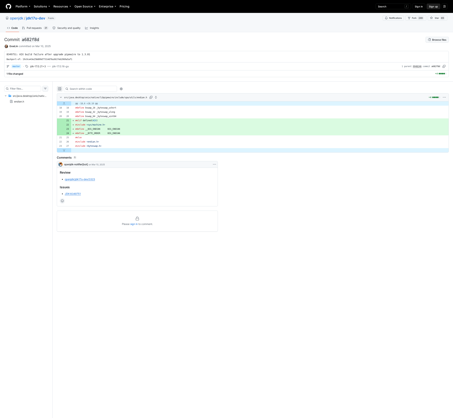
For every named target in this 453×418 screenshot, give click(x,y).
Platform (21, 6)
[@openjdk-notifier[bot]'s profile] (60, 164)
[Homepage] (8, 6)
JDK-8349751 (73, 193)
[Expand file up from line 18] (64, 103)
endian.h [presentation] (19, 101)
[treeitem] (26, 98)
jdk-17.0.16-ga (60, 66)
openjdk (16, 18)
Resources (60, 6)
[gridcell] (253, 103)
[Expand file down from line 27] (64, 150)
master (16, 66)
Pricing (124, 6)
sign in (134, 223)
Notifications (395, 18)
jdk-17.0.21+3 (38, 66)
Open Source (83, 6)
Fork (417, 18)
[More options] (444, 97)
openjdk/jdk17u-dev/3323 (80, 179)
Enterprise (106, 6)
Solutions (40, 6)
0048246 (417, 66)
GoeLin (13, 46)
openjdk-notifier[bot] (76, 164)
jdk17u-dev (35, 18)
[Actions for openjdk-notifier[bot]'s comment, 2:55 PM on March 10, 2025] (214, 164)
